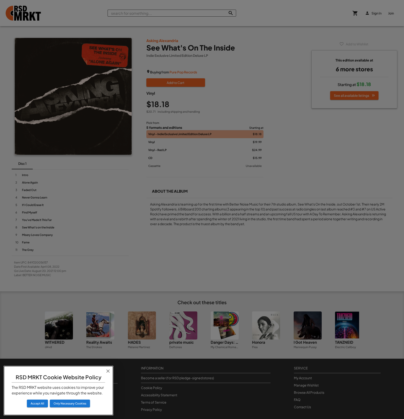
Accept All (37, 403)
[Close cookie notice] (108, 371)
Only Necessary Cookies (70, 403)
